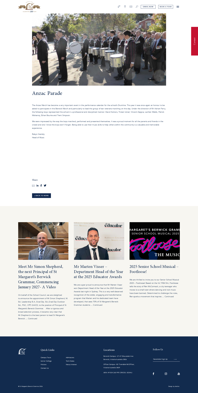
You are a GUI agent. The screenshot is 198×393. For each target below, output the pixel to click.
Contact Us (45, 368)
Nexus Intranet (71, 364)
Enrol (148, 7)
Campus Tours (46, 357)
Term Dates (70, 361)
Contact (194, 41)
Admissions (70, 357)
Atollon (177, 386)
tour (165, 7)
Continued (32, 318)
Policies (43, 364)
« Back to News (41, 196)
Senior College (46, 361)
